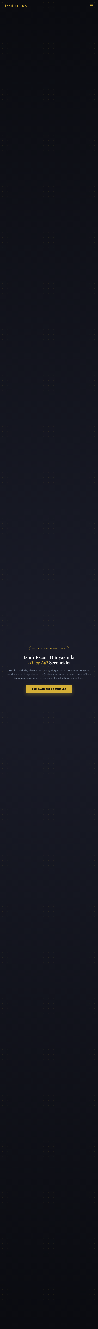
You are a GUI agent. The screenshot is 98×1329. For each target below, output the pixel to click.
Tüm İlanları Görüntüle (49, 689)
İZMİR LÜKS (16, 5)
